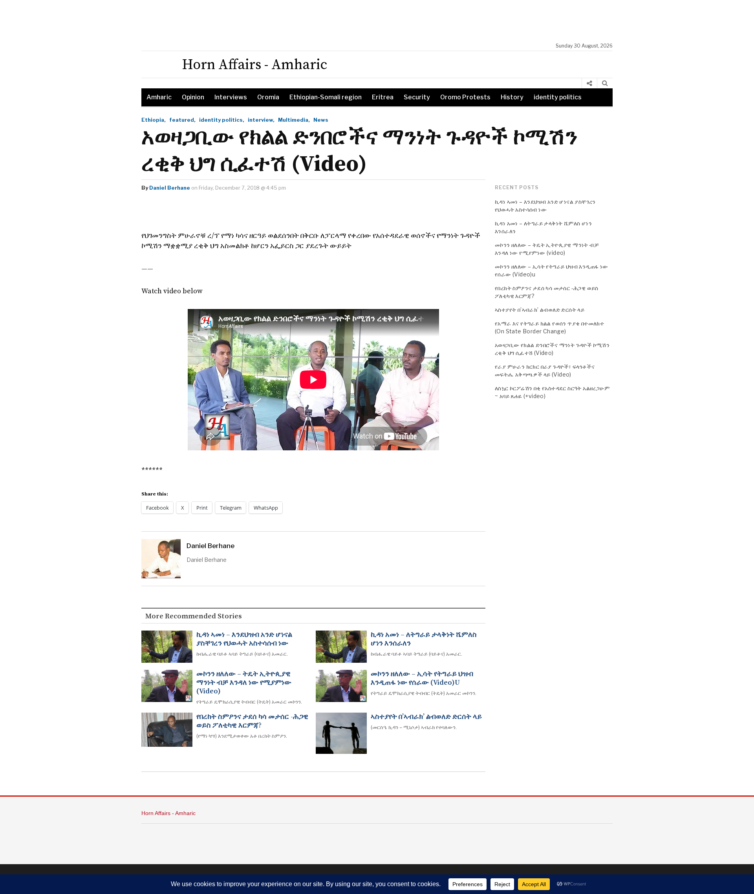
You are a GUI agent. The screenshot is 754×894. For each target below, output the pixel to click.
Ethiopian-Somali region (325, 97)
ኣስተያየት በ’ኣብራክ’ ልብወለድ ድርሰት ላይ (426, 717)
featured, (182, 120)
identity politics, (221, 120)
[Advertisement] (381, 21)
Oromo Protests (465, 97)
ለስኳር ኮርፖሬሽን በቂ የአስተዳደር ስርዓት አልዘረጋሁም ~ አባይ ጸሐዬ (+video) (552, 392)
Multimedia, (294, 120)
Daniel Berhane (169, 188)
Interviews (230, 97)
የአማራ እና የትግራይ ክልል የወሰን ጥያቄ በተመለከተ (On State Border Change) (549, 327)
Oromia (268, 97)
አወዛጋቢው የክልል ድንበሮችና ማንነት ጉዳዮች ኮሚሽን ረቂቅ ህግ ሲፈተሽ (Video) (552, 349)
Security (417, 97)
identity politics (558, 97)
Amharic (159, 97)
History (512, 97)
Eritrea (382, 97)
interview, (261, 120)
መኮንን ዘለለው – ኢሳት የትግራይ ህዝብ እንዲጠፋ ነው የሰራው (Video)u (422, 678)
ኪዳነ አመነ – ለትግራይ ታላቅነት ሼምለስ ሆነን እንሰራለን (424, 639)
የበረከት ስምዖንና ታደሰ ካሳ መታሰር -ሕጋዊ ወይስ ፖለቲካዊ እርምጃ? (252, 721)
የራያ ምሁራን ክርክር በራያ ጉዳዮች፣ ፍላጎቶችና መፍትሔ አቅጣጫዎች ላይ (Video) (545, 370)
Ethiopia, (153, 120)
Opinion (193, 97)
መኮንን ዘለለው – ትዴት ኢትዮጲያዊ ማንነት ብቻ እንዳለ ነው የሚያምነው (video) (243, 683)
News (320, 120)
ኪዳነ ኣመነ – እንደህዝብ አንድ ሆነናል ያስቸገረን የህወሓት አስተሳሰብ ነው (244, 639)
